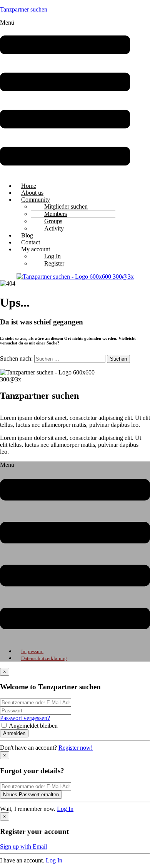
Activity (54, 228)
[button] (65, 97)
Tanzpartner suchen (23, 9)
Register (54, 263)
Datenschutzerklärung (44, 658)
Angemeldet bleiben (33, 725)
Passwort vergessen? (25, 718)
